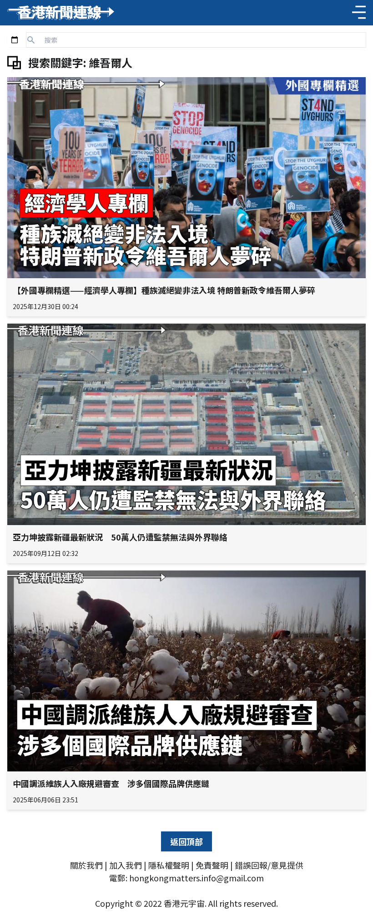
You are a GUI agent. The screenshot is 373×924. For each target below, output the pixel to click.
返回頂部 (186, 841)
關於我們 (86, 865)
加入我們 (125, 865)
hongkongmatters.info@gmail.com (196, 878)
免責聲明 (212, 865)
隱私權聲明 (168, 865)
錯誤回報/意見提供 (269, 865)
